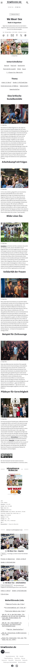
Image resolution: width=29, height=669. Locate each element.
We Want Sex (17, 7)
